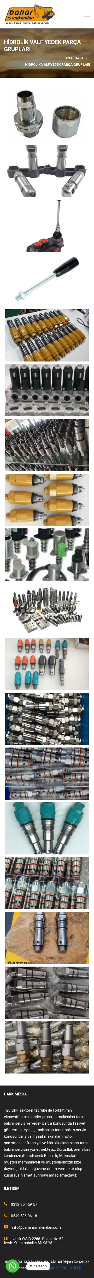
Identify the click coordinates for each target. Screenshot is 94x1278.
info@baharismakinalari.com (36, 1227)
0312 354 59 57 (24, 1204)
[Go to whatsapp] (12, 1266)
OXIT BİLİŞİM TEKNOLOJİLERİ (58, 1268)
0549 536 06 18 (24, 1216)
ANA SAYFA (74, 58)
